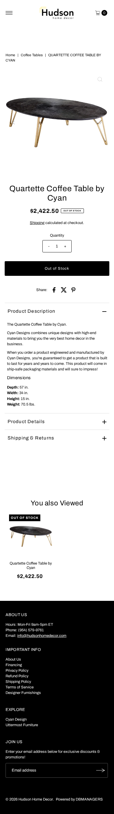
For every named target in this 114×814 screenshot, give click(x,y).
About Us (13, 659)
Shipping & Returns (31, 437)
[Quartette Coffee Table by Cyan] (31, 536)
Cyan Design (16, 719)
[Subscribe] (100, 770)
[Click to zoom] (100, 79)
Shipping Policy (18, 682)
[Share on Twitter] (63, 289)
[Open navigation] (9, 13)
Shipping (37, 223)
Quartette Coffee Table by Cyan (31, 565)
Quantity (57, 235)
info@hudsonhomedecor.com (41, 636)
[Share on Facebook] (54, 289)
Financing (14, 665)
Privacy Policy (17, 670)
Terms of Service (20, 687)
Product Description (32, 311)
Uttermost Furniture (22, 725)
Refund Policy (17, 676)
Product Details (26, 421)
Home (10, 55)
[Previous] (14, 122)
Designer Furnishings (23, 693)
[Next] (100, 122)
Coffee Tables (32, 55)
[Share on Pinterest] (73, 289)
